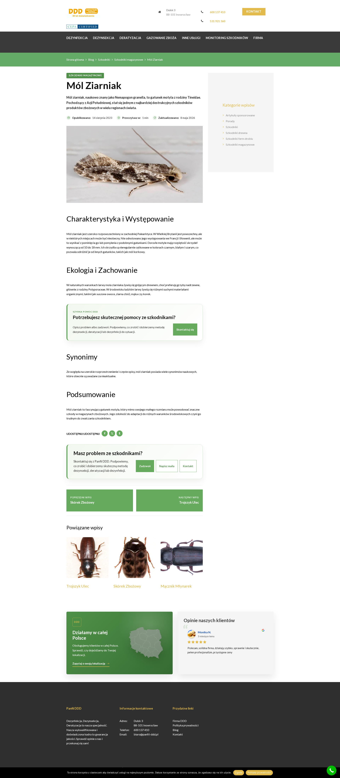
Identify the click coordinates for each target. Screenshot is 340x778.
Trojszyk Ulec (77, 586)
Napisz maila (166, 466)
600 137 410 (217, 12)
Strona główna (75, 59)
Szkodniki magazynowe (128, 59)
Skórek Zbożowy (127, 586)
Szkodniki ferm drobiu (239, 138)
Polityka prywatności (186, 725)
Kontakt (253, 11)
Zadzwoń (145, 466)
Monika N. (204, 632)
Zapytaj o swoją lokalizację (88, 663)
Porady (230, 121)
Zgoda (238, 772)
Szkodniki (104, 59)
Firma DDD (180, 720)
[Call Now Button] (331, 770)
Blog (91, 59)
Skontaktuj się (185, 329)
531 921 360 (217, 21)
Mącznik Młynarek (176, 586)
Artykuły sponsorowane (240, 115)
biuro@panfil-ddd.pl (146, 734)
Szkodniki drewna (236, 132)
